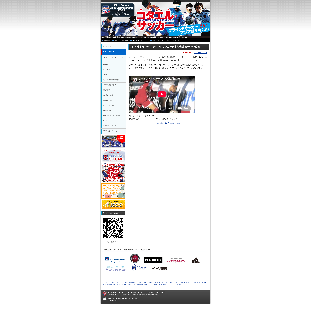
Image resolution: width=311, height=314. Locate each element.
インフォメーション (109, 52)
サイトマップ (107, 121)
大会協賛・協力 (108, 100)
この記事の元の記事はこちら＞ (168, 123)
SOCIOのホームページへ (160, 40)
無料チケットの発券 (121, 40)
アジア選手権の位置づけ (111, 80)
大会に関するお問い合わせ (111, 115)
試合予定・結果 (108, 95)
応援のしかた (107, 110)
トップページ (107, 46)
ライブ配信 (106, 69)
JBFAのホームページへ (140, 40)
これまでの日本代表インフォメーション (114, 58)
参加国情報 (106, 90)
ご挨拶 (105, 75)
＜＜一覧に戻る (200, 53)
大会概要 (107, 40)
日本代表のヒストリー (110, 85)
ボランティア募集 (108, 105)
